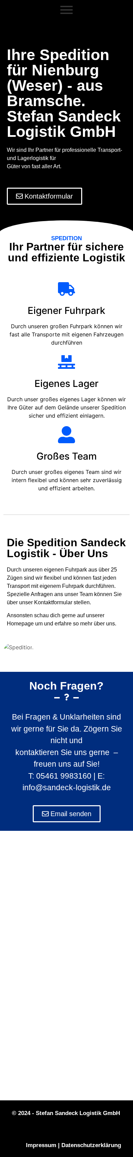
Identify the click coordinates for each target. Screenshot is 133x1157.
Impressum (41, 1145)
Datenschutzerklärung (91, 1145)
